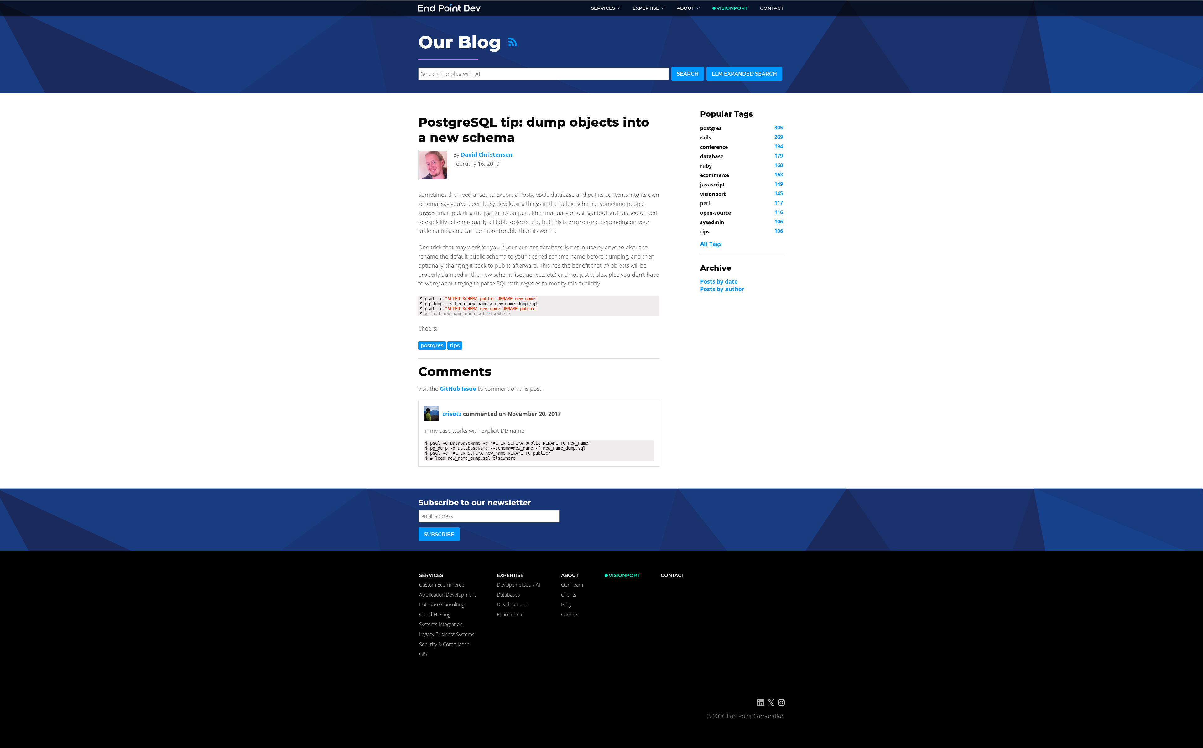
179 (741, 156)
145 (741, 193)
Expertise (646, 8)
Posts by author (722, 289)
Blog (566, 604)
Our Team (572, 584)
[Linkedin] (761, 702)
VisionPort (731, 8)
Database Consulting (441, 604)
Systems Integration (440, 624)
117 (741, 203)
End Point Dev (449, 8)
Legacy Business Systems (446, 634)
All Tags (711, 244)
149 (741, 184)
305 (741, 128)
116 (741, 212)
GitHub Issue (458, 388)
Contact (772, 8)
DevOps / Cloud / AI (518, 584)
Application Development (447, 594)
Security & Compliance (444, 644)
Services (603, 8)
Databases (508, 594)
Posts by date (719, 281)
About (685, 8)
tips (455, 345)
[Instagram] (781, 702)
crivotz (451, 413)
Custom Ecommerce (441, 584)
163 (741, 175)
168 (741, 165)
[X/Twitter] (771, 702)
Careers (569, 614)
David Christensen (487, 154)
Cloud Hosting (434, 614)
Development (512, 604)
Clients (568, 594)
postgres (432, 345)
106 (741, 222)
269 (741, 137)
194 (741, 146)
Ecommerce (510, 614)
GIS (423, 654)
